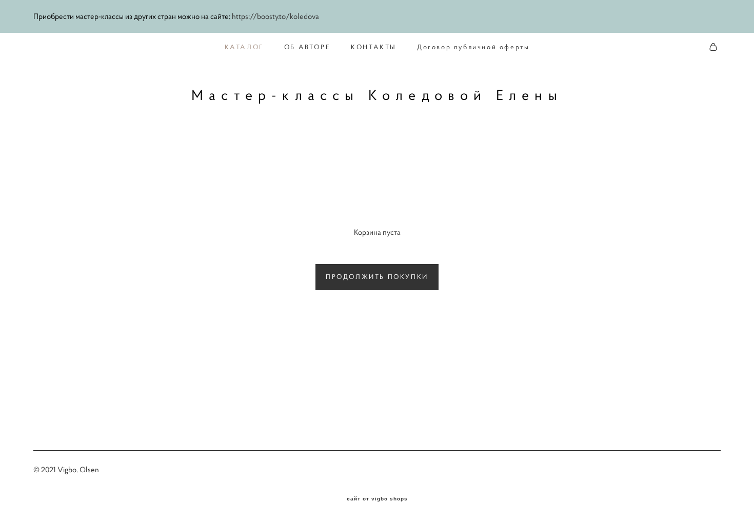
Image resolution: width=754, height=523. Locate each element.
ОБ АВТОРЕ (307, 47)
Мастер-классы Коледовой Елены (377, 95)
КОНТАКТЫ (373, 47)
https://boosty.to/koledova (275, 16)
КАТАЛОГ (244, 47)
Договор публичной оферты (473, 47)
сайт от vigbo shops (377, 498)
